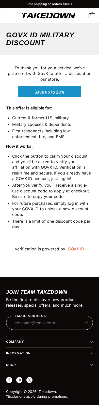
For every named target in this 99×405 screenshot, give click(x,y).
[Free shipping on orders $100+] (49, 4)
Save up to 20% (49, 92)
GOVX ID (76, 248)
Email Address (30, 316)
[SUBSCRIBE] (86, 323)
